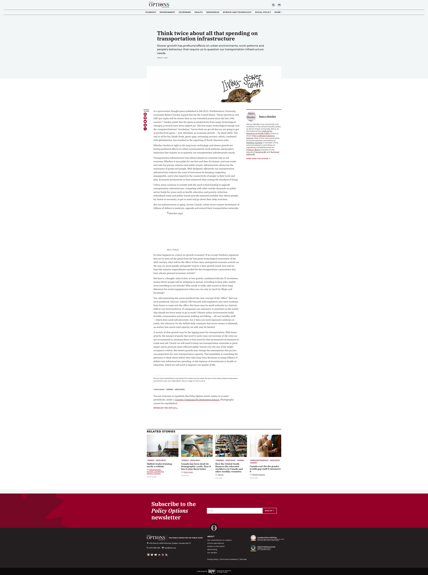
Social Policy (263, 12)
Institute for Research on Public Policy (259, 132)
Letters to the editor (216, 546)
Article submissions (215, 543)
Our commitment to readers (219, 540)
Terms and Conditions (229, 559)
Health (198, 12)
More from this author (257, 158)
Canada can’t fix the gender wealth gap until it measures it (265, 469)
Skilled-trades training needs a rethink (159, 465)
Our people (212, 553)
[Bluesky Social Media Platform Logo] (152, 554)
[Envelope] (145, 121)
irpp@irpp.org (170, 548)
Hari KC (221, 475)
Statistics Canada (254, 143)
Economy (151, 12)
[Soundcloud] (159, 554)
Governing (185, 12)
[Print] (145, 125)
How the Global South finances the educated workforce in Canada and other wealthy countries (229, 467)
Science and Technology (237, 12)
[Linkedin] (145, 114)
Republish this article (164, 408)
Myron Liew (188, 472)
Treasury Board (253, 150)
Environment (167, 12)
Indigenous (212, 12)
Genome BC (260, 152)
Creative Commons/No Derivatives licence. (197, 399)
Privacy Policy (212, 559)
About (210, 536)
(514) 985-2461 (154, 548)
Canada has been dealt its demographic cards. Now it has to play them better (196, 466)
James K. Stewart (154, 473)
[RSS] (166, 554)
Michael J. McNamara (155, 471)
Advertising (212, 549)
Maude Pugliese (258, 474)
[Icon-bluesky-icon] (145, 118)
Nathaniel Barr (155, 469)
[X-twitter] (145, 128)
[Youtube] (155, 554)
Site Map (243, 559)
